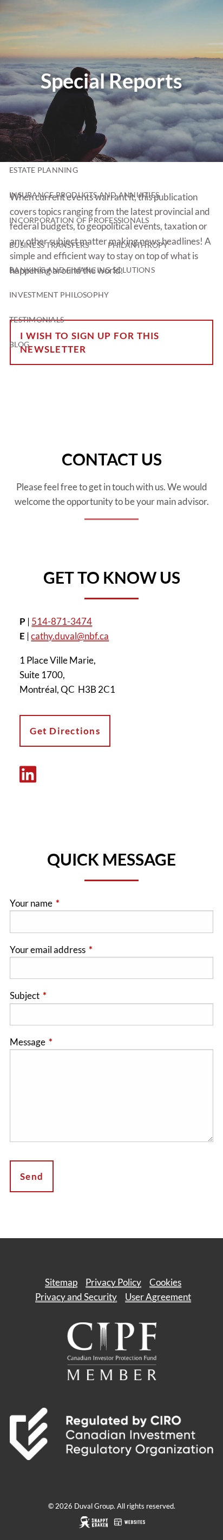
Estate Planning (43, 169)
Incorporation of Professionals (79, 220)
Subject (66, 995)
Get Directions (65, 731)
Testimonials (36, 319)
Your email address (89, 949)
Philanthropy (138, 244)
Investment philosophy (59, 294)
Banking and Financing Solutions (82, 269)
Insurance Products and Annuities (84, 194)
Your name (73, 903)
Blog (19, 344)
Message (69, 1042)
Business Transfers (49, 244)
